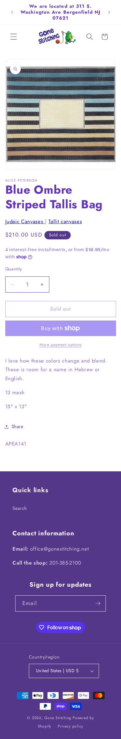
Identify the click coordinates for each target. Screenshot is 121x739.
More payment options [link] (60, 345)
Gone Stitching (57, 718)
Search (19, 508)
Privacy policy (70, 726)
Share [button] (17, 426)
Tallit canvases (65, 221)
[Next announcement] (109, 12)
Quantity (13, 269)
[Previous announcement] (12, 12)
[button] (13, 36)
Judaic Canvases (25, 221)
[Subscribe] (97, 603)
